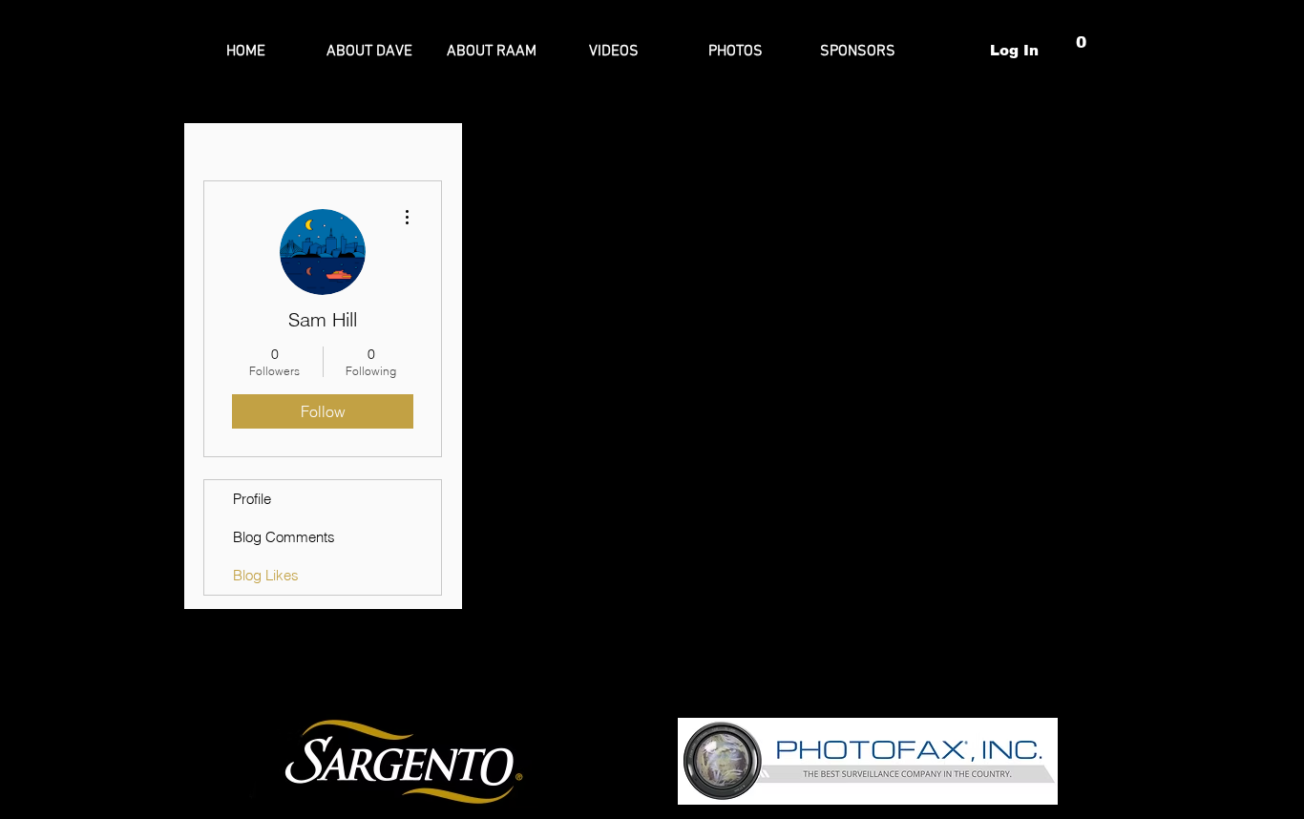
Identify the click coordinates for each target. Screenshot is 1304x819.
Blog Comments (284, 537)
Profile (252, 499)
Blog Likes (266, 575)
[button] (1082, 50)
